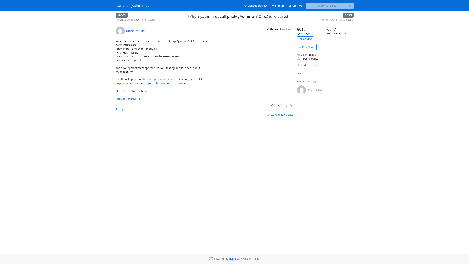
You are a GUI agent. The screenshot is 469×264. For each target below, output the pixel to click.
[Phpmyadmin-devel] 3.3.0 (337, 19)
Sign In (279, 5)
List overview (305, 39)
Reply (122, 109)
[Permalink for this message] (291, 105)
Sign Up (297, 5)
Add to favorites (310, 65)
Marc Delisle (135, 31)
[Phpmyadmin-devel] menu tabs (135, 19)
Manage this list (257, 5)
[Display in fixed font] (285, 105)
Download (307, 47)
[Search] (350, 6)
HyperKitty (235, 259)
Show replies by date (280, 114)
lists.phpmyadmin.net (132, 5)
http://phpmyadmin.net (157, 79)
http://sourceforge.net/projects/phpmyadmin (143, 83)
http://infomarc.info (128, 98)
